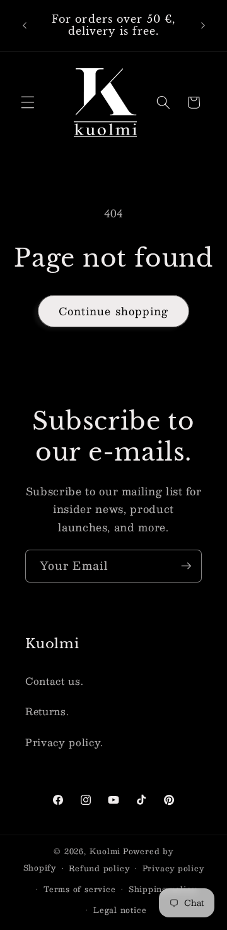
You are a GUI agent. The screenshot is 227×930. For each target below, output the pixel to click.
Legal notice (119, 909)
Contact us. (54, 681)
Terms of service (79, 889)
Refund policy (99, 868)
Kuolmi (105, 851)
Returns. (47, 711)
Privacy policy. (64, 742)
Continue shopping (114, 311)
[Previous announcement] (24, 25)
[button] (28, 102)
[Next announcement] (203, 25)
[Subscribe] (186, 566)
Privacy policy (173, 868)
